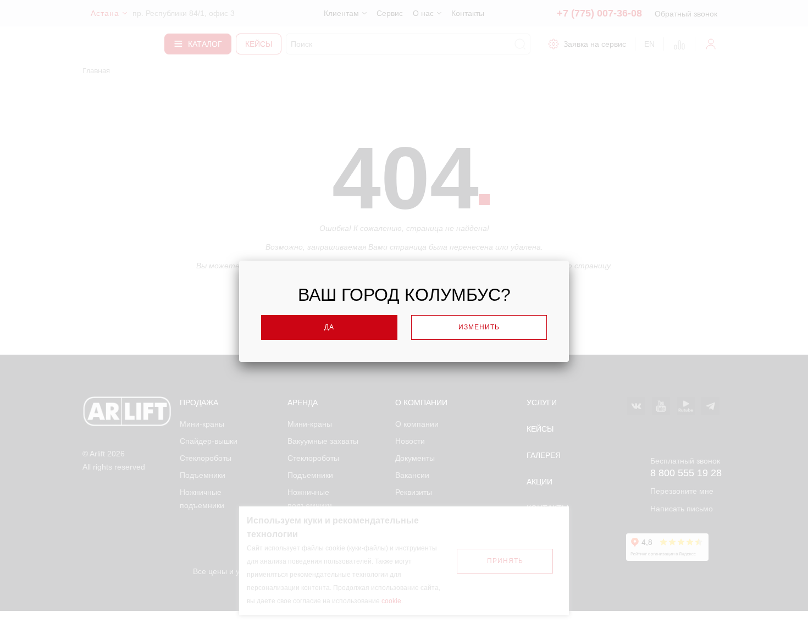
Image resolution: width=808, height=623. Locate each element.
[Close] (592, 258)
